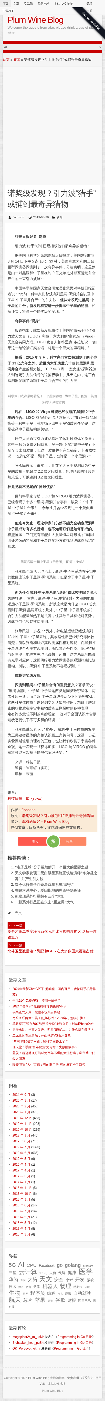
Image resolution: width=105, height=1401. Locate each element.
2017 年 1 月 (21, 1182)
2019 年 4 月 (21, 1164)
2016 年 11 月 (22, 1188)
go (60, 1265)
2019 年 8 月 (21, 1141)
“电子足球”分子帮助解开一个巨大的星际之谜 (51, 867)
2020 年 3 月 (21, 1100)
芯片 (27, 1300)
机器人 (50, 1286)
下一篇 (17, 945)
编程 (51, 1293)
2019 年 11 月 (22, 1124)
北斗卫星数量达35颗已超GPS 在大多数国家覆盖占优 (51, 951)
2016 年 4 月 (21, 1228)
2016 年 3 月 (21, 1234)
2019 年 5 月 (21, 1159)
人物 (53, 1273)
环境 (87, 1287)
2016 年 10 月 (22, 1193)
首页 (5, 3)
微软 (90, 1280)
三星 (13, 1272)
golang (73, 1265)
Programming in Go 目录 (74, 1337)
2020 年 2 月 (21, 1106)
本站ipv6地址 (56, 1383)
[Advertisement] (52, 121)
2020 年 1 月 (21, 1112)
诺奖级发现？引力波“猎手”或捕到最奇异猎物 (58, 816)
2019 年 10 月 (22, 1129)
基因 (23, 1280)
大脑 (32, 1279)
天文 (18, 913)
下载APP (8, 11)
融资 (50, 1300)
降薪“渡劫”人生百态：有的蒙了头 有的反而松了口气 (48, 1064)
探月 (21, 1287)
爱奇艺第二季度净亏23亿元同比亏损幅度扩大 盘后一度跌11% (52, 934)
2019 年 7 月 (21, 1147)
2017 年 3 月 (21, 1176)
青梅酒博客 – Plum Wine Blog (45, 821)
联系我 (28, 3)
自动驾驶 (82, 1293)
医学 (86, 1272)
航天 (15, 1299)
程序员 (37, 1293)
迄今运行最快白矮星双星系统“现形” (44, 884)
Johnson (18, 217)
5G (12, 1265)
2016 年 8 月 (21, 1205)
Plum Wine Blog (35, 20)
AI (21, 1264)
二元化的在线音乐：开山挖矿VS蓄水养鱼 (41, 1035)
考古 (60, 1293)
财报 (72, 1300)
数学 (36, 1287)
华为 (13, 1279)
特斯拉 (78, 1287)
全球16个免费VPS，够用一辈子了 (36, 1000)
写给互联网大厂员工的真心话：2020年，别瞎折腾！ (49, 1018)
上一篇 (17, 926)
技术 (12, 1287)
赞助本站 (43, 3)
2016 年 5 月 (21, 1223)
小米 (69, 1280)
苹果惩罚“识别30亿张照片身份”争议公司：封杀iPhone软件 (53, 1024)
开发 (79, 1279)
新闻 (16, 60)
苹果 (40, 1300)
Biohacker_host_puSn (27, 1342)
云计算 (28, 1272)
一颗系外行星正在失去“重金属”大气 (44, 902)
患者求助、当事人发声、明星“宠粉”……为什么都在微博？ (53, 1029)
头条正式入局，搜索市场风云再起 (36, 1012)
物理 (65, 1286)
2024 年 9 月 (21, 1094)
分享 (69, 841)
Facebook (47, 1266)
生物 (15, 1292)
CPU (32, 1265)
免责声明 (73, 1378)
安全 (58, 1279)
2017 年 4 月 (21, 1170)
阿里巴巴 (84, 1300)
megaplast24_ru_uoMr (28, 1337)
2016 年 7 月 (21, 1211)
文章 (16, 3)
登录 (89, 3)
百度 (25, 1293)
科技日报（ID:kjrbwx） (26, 798)
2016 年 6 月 (21, 1217)
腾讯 (68, 1293)
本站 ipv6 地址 (63, 3)
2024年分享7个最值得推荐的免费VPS (39, 1006)
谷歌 (60, 1300)
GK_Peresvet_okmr (26, 1348)
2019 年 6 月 (21, 1153)
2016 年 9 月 (21, 1199)
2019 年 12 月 (22, 1118)
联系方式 (87, 1378)
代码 (61, 1273)
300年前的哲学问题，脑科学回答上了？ (40, 1041)
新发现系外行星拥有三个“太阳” (40, 896)
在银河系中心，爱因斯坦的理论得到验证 (48, 890)
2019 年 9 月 (21, 1135)
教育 (28, 1287)
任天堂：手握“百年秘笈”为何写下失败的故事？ (45, 1047)
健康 (72, 1272)
